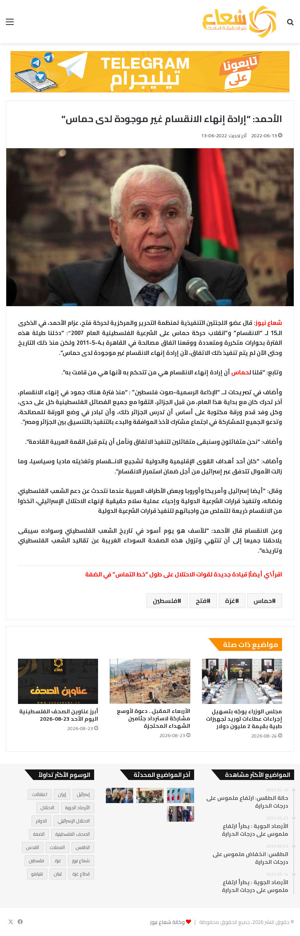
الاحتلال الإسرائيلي (74, 820)
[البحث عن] (290, 24)
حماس (240, 372)
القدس (32, 847)
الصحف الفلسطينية (72, 834)
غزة (230, 600)
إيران (62, 794)
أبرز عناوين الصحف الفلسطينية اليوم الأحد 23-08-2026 (58, 715)
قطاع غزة (81, 873)
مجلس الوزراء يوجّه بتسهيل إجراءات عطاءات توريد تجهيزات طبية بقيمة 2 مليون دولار (244, 718)
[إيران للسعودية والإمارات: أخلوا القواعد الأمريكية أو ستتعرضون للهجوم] (180, 795)
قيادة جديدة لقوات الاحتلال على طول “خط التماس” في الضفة (166, 574)
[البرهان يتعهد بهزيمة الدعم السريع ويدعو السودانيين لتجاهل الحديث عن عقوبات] (150, 795)
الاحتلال (47, 807)
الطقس (83, 847)
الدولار (41, 820)
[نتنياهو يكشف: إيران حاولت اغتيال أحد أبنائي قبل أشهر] (119, 795)
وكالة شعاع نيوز (167, 922)
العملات (57, 847)
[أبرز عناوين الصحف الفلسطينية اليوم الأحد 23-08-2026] (58, 681)
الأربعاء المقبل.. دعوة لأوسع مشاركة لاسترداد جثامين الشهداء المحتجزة (153, 718)
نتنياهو (37, 873)
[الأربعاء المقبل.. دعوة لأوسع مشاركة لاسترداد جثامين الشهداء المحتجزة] (150, 681)
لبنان (58, 873)
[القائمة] (10, 24)
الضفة (39, 834)
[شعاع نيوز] (239, 21)
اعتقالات (39, 794)
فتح (201, 600)
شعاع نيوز (81, 860)
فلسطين (165, 600)
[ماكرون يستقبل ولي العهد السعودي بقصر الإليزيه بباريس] (180, 813)
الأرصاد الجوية (77, 807)
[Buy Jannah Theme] (150, 71)
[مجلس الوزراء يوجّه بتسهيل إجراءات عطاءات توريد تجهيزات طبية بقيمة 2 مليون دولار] (242, 681)
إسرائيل (83, 794)
